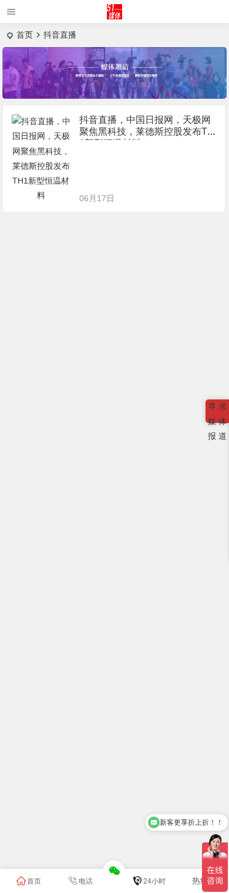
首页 (24, 34)
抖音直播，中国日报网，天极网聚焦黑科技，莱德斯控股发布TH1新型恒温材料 (146, 131)
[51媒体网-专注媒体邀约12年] (115, 16)
